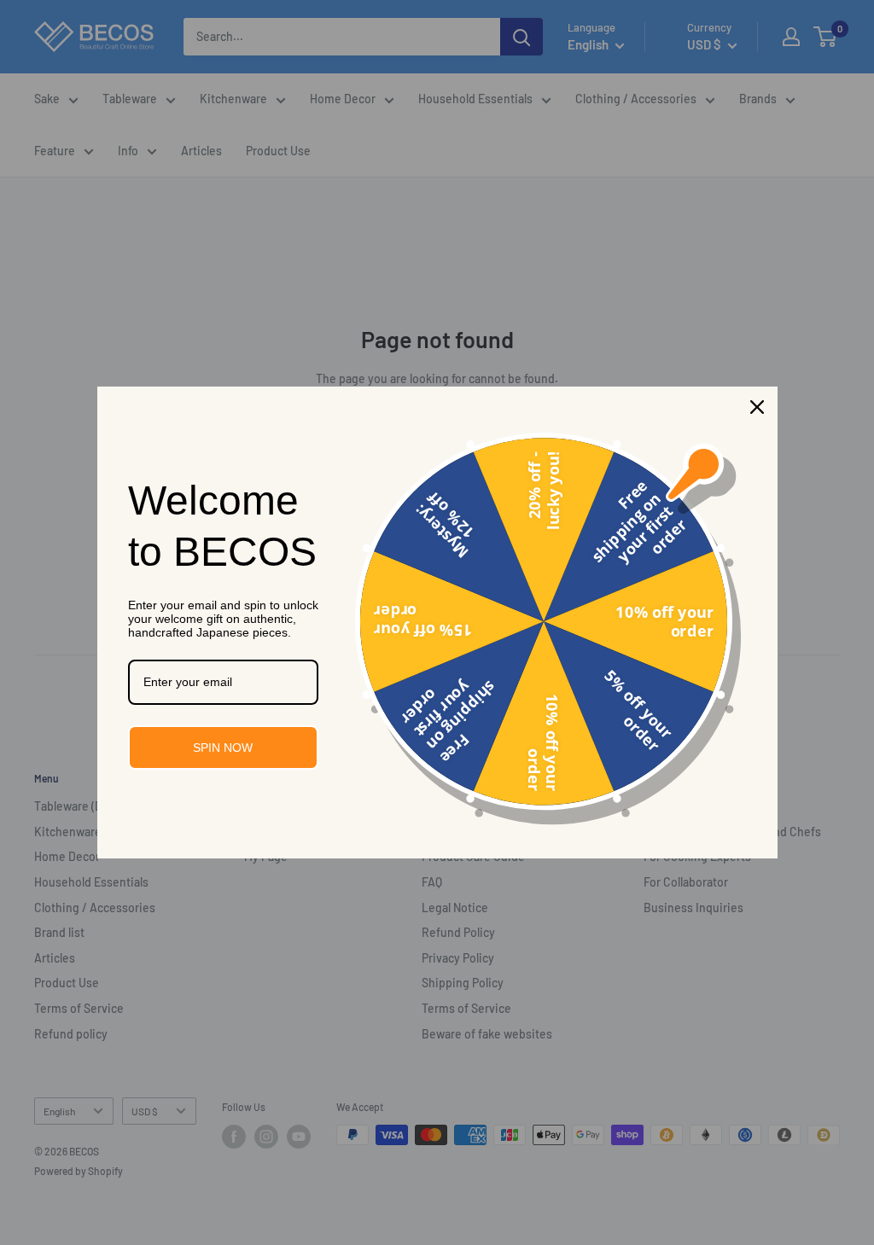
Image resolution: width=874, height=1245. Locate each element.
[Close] (757, 407)
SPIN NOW (223, 747)
